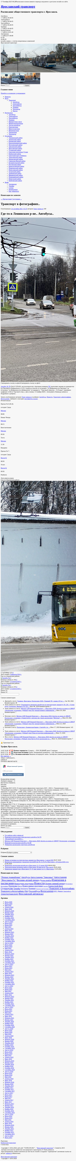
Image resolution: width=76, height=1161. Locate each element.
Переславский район (16, 170)
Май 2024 (8, 948)
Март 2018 (8, 1080)
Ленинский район (15, 139)
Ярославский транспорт (18, 6)
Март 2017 (8, 1102)
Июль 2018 (8, 1073)
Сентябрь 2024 (10, 941)
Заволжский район (15, 147)
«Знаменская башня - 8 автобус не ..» (37, 727)
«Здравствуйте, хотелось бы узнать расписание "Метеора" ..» (41, 718)
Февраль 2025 (9, 932)
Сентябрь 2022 (10, 984)
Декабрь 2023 (9, 957)
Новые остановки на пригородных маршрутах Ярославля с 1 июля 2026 (29, 860)
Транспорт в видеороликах (42, 888)
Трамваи (15, 107)
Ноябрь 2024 (9, 937)
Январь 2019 (9, 1062)
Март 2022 (8, 995)
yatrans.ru (9, 1153)
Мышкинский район (16, 175)
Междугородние (14, 129)
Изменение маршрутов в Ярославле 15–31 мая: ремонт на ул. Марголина (29, 869)
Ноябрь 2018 (9, 1066)
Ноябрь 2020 (9, 1023)
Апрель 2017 (9, 1100)
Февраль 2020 (9, 1039)
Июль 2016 (8, 1116)
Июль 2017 (8, 1095)
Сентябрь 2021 (10, 1005)
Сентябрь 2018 (10, 1070)
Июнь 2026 (8, 904)
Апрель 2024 (9, 950)
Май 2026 (8, 905)
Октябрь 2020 (9, 1025)
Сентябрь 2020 (10, 1027)
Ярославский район (15, 148)
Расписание (9, 113)
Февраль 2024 (9, 954)
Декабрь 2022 (9, 979)
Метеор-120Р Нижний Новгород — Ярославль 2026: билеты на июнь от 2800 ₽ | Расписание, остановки (40, 841)
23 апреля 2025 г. (15, 681)
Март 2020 (8, 1037)
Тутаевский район (15, 150)
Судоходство (7, 888)
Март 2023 (8, 973)
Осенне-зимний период (55, 883)
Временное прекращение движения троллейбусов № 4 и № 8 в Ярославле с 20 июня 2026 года (37, 862)
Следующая (17, 199)
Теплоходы (16, 109)
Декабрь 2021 (9, 1000)
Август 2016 (9, 1114)
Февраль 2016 (9, 1125)
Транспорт (12, 100)
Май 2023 (8, 970)
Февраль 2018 (9, 1082)
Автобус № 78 (5, 386)
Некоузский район (15, 179)
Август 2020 (9, 1029)
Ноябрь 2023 (9, 959)
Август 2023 (9, 964)
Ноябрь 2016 (9, 1109)
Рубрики (4, 852)
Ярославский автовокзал (31, 893)
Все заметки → (6, 756)
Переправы (13, 886)
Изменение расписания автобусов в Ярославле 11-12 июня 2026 (26, 865)
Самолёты (45, 886)
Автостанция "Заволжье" (42, 877)
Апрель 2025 (9, 929)
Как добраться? (14, 191)
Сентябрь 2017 (10, 1091)
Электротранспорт (9, 894)
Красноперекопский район (18, 143)
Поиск (3, 85)
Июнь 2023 (8, 968)
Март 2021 (8, 1016)
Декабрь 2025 (9, 914)
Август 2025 (9, 921)
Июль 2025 (8, 923)
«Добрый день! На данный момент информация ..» (39, 710)
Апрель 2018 (9, 1079)
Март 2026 (8, 909)
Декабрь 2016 (9, 1107)
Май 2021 (8, 1012)
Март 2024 (8, 952)
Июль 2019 (8, 1052)
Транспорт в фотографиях (62, 397)
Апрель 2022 (9, 993)
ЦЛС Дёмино (58, 891)
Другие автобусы (14, 125)
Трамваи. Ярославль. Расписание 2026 (30, 701)
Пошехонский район (16, 168)
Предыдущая (6, 199)
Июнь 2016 (8, 1118)
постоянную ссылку (31, 399)
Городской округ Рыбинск (17, 155)
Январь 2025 (9, 934)
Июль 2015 (8, 1137)
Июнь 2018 (8, 1075)
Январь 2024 (9, 955)
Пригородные (13, 127)
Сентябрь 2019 (10, 1048)
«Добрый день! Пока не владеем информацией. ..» (39, 733)
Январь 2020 (9, 1041)
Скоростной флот (55, 886)
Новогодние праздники (24, 883)
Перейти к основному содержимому (13, 93)
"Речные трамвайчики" (11, 877)
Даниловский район (15, 157)
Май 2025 (8, 927)
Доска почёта (45, 880)
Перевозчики (13, 189)
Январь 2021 (9, 1020)
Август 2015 (9, 1136)
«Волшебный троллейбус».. (14, 839)
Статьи (11, 188)
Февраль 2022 (9, 996)
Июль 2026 (8, 902)
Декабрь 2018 (9, 1064)
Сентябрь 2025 (10, 920)
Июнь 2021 (8, 1011)
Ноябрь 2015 (9, 1130)
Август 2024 (9, 943)
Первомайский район (16, 177)
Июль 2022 (8, 987)
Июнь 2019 (8, 1054)
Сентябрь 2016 (10, 1112)
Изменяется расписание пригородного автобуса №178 (23, 837)
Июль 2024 (8, 945)
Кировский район (15, 141)
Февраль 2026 (9, 911)
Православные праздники (32, 886)
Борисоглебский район (16, 166)
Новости (8, 97)
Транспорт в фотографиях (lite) (14, 891)
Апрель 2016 (9, 1121)
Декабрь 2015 (9, 1129)
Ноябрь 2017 (9, 1087)
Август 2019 (9, 1050)
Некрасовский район (16, 159)
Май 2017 (8, 1098)
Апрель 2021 (9, 1014)
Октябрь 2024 (9, 939)
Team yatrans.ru (38, 209)
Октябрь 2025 (9, 918)
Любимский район (15, 173)
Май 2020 (8, 1034)
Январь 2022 (9, 998)
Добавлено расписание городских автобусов (20, 845)
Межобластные (14, 130)
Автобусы (16, 102)
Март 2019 (8, 1059)
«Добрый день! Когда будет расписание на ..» (36, 739)
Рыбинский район (15, 154)
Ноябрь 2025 (9, 916)
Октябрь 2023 (9, 961)
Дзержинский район (15, 138)
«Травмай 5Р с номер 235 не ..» (54, 701)
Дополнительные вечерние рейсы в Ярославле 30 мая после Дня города (29, 867)
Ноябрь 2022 (9, 980)
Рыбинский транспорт (8, 1143)
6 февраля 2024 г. (16, 674)
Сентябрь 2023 (10, 962)
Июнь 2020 (8, 1032)
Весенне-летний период (28, 880)
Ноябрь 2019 (9, 1045)
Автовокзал (13, 184)
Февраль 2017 (9, 1104)
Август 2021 (9, 1007)
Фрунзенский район (15, 145)
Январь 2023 (9, 977)
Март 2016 (8, 1123)
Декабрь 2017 (9, 1086)
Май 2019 (8, 1055)
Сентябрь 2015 (10, 1134)
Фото (6, 98)
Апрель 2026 (9, 907)
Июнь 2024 (8, 946)
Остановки (8, 136)
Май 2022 (8, 991)
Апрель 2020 (9, 1036)
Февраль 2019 (9, 1061)
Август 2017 (9, 1093)
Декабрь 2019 (9, 1043)
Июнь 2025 (8, 925)
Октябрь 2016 (9, 1111)
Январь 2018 (9, 1084)
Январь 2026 (9, 912)
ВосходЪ (4, 458)
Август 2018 (9, 1071)
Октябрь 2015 (9, 1132)
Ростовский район (15, 164)
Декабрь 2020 (9, 1021)
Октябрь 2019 (9, 1046)
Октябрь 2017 (9, 1089)
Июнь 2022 (8, 989)
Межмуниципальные (16, 123)
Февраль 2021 (9, 1018)
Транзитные (13, 132)
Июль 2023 (8, 966)
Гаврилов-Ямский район (17, 161)
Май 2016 (8, 1120)
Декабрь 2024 (9, 936)
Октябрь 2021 (9, 1004)
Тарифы (11, 186)
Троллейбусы (17, 105)
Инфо (7, 182)
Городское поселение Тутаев (18, 152)
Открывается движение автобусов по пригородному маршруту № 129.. (45, 705)
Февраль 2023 (9, 975)
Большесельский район (16, 163)
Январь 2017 (9, 1105)
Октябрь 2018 (9, 1068)
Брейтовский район (15, 180)
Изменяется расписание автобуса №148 (18, 843)
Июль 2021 (8, 1009)
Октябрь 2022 (9, 982)
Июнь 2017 (8, 1096)
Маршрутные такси (15, 122)
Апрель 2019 (9, 1057)
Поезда (15, 111)
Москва (3, 411)
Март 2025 (8, 930)
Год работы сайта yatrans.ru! (14, 835)
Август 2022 (9, 986)
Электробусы (17, 104)
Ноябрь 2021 (9, 1002)
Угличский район (14, 172)
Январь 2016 (9, 1127)
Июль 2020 (8, 1030)
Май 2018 (8, 1077)
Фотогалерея (5, 399)
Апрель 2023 (9, 971)
